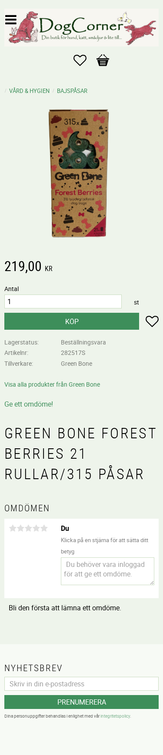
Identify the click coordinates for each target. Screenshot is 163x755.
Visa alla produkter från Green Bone (52, 384)
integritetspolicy (115, 716)
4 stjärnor (36, 528)
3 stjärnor (28, 528)
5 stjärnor (44, 528)
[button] (84, 60)
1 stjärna (13, 528)
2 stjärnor (20, 528)
